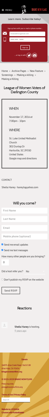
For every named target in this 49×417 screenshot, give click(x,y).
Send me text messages (16, 250)
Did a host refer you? (12, 271)
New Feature (36, 71)
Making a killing (25, 75)
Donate (24, 359)
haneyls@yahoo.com (27, 187)
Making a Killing (10, 79)
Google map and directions (23, 158)
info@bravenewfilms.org (12, 371)
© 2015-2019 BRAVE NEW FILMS (17, 379)
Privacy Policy (20, 394)
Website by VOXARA (10, 409)
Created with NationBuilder (13, 412)
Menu (8, 10)
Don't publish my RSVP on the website (24, 280)
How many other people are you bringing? (23, 256)
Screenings (7, 75)
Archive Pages (19, 71)
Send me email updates (16, 245)
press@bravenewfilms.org (12, 387)
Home (5, 71)
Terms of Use (7, 394)
